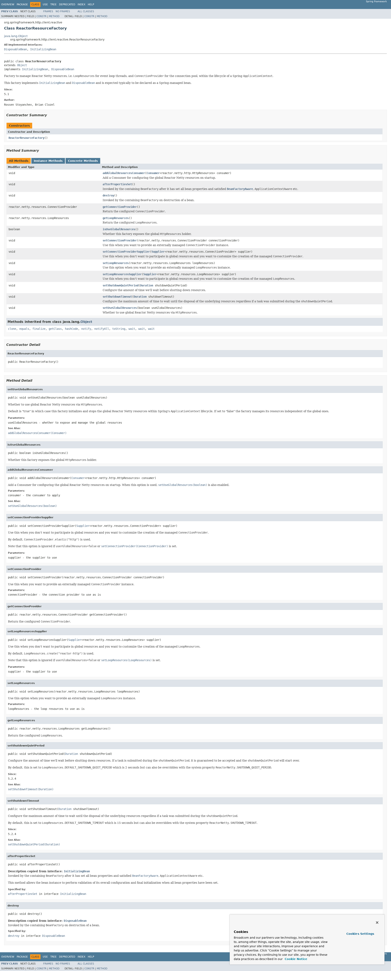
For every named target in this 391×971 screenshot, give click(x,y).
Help (91, 4)
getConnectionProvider (120, 206)
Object (22, 65)
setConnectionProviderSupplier (126, 251)
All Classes (86, 11)
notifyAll (101, 328)
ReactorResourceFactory (26, 137)
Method (54, 16)
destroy (108, 195)
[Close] (377, 922)
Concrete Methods (83, 160)
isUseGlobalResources (119, 229)
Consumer (153, 173)
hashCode (71, 328)
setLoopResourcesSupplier (122, 274)
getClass (55, 328)
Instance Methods (48, 160)
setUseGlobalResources (120, 307)
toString (118, 328)
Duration (146, 285)
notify (86, 328)
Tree (53, 4)
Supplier (158, 251)
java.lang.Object (15, 36)
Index (81, 4)
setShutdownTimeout (117, 296)
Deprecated (67, 4)
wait (132, 328)
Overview (7, 4)
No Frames (63, 11)
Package (22, 4)
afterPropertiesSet (117, 184)
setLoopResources (116, 263)
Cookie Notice (295, 959)
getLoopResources (116, 218)
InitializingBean (43, 49)
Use (45, 4)
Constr (41, 16)
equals (24, 328)
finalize (38, 328)
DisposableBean (15, 49)
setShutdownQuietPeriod (120, 285)
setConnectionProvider (120, 240)
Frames (48, 11)
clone (12, 328)
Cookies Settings (360, 933)
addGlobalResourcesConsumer (124, 173)
